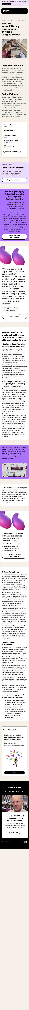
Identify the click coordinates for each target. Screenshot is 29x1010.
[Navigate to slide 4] (6, 841)
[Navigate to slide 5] (7, 841)
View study (14, 832)
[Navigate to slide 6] (9, 841)
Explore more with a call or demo (15, 236)
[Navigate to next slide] (25, 842)
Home (3, 20)
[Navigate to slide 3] (5, 841)
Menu (24, 11)
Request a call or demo (14, 180)
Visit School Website (11, 151)
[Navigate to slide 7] (10, 841)
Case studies (10, 20)
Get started (6, 4)
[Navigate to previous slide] (22, 842)
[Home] (6, 11)
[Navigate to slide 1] (2, 841)
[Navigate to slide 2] (3, 841)
